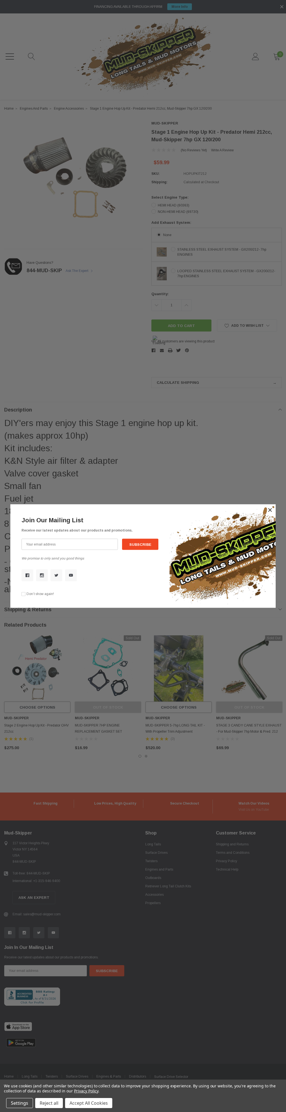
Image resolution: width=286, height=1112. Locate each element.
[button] (270, 510)
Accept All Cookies (89, 1103)
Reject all (49, 1103)
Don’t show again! (40, 594)
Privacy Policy (86, 1091)
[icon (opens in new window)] (27, 575)
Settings (19, 1103)
